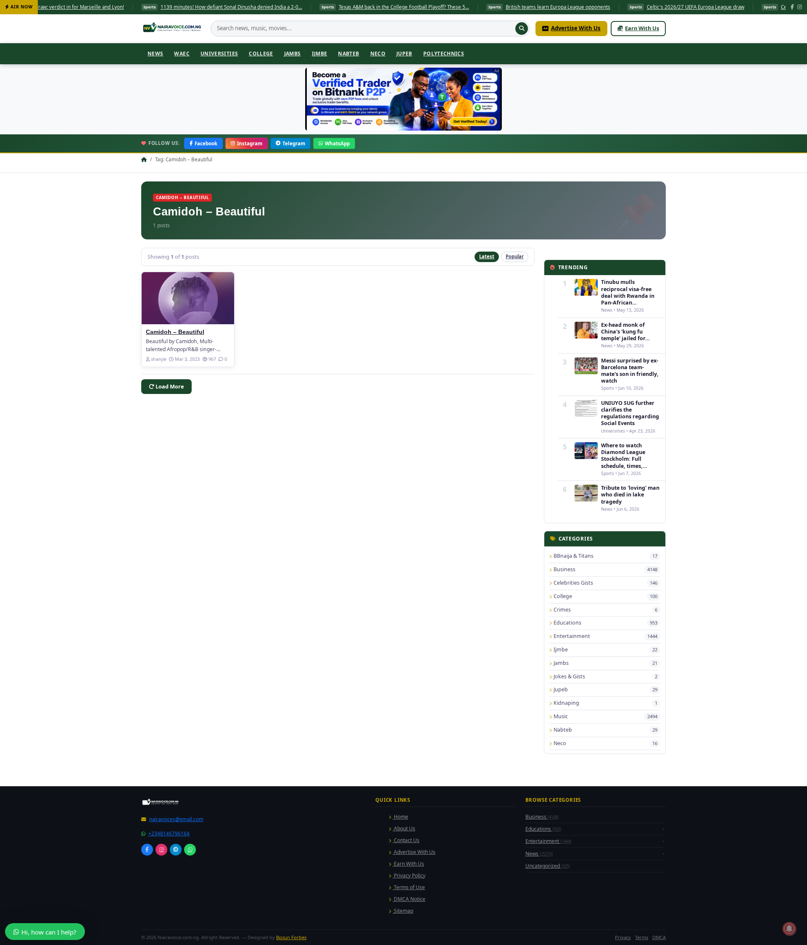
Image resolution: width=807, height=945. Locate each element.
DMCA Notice (409, 899)
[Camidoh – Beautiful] (188, 298)
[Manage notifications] (789, 928)
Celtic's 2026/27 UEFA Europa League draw (651, 7)
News (155, 53)
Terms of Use (409, 887)
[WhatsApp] (190, 850)
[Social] (147, 850)
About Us (404, 828)
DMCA (659, 937)
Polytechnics (443, 53)
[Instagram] (799, 7)
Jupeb (404, 53)
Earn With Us (642, 28)
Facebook (206, 143)
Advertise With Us (576, 28)
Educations (543, 828)
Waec (181, 53)
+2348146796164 (169, 833)
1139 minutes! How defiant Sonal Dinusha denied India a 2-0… (187, 7)
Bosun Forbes (291, 937)
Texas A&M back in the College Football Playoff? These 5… (360, 7)
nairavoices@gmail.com (176, 819)
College (261, 53)
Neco (377, 53)
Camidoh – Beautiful (175, 332)
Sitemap (403, 910)
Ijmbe (319, 53)
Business (542, 816)
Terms (641, 937)
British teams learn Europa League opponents (514, 7)
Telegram (293, 143)
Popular (515, 256)
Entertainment (548, 841)
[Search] (521, 28)
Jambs (292, 53)
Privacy (623, 937)
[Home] (173, 28)
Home (400, 816)
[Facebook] (792, 7)
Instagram (249, 143)
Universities (219, 53)
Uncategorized (547, 865)
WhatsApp (337, 143)
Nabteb (348, 53)
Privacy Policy (409, 875)
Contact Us (406, 840)
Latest (486, 256)
